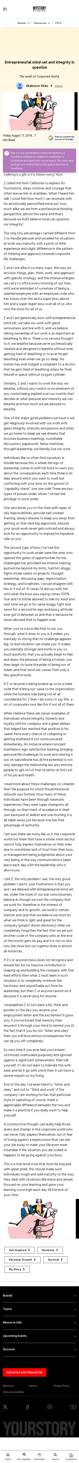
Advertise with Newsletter (25, 1372)
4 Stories (59, 86)
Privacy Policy (61, 1385)
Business (48, 1250)
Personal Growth (20, 1259)
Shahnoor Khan (37, 86)
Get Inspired (17, 1250)
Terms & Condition (13, 1392)
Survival (53, 1259)
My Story (15, 1269)
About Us (8, 1385)
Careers (32, 1385)
